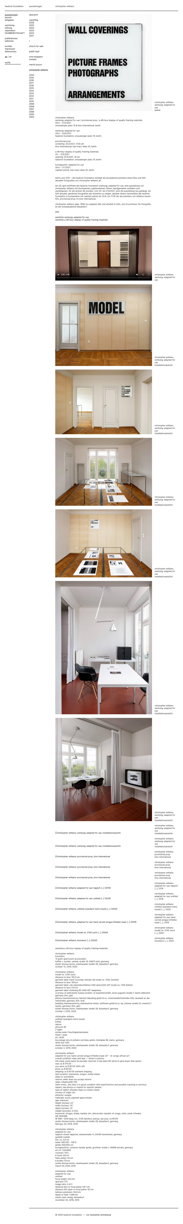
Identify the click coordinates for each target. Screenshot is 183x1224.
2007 (31, 109)
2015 (31, 88)
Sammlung (9, 25)
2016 (31, 85)
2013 (31, 93)
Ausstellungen (11, 14)
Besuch (8, 17)
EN (10, 56)
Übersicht (33, 14)
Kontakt (8, 46)
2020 (31, 75)
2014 (31, 90)
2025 (31, 25)
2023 (31, 30)
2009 (31, 104)
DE (6, 56)
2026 (31, 22)
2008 (31, 106)
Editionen (9, 41)
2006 (31, 111)
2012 (31, 96)
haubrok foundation (14, 6)
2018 (31, 80)
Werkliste (72, 217)
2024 (31, 28)
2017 (31, 83)
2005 (31, 114)
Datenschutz (10, 51)
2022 (31, 33)
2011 (31, 98)
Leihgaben (9, 20)
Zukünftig (33, 20)
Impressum (10, 49)
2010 (31, 101)
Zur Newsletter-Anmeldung (98, 1215)
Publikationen (11, 38)
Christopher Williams (38, 70)
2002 (31, 117)
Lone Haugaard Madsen (36, 58)
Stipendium (10, 30)
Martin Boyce (35, 64)
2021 (31, 35)
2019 (31, 77)
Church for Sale (36, 46)
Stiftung (8, 28)
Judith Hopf (34, 51)
